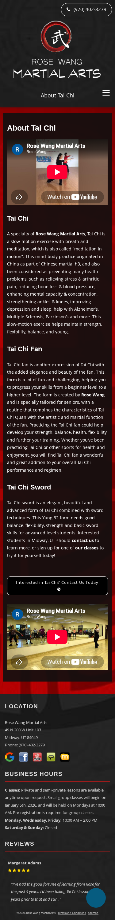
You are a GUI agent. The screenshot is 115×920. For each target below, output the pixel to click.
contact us (83, 540)
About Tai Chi (58, 95)
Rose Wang (93, 395)
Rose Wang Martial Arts (60, 234)
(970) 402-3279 (89, 9)
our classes (86, 548)
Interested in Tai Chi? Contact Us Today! (58, 582)
